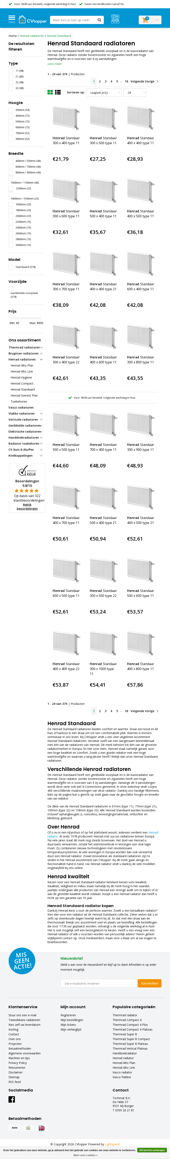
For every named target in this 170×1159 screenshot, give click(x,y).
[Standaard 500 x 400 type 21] (103, 497)
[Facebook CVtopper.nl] (11, 1101)
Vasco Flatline (122, 1077)
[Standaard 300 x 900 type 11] (140, 424)
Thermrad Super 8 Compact (131, 1039)
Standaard (25, 267)
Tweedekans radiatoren (24, 1020)
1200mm (23, 188)
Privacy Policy (17, 1063)
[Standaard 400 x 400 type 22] (66, 643)
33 (19, 88)
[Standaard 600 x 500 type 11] (66, 570)
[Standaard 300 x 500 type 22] (103, 570)
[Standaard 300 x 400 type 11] (66, 118)
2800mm (23, 239)
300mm (22, 110)
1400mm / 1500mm (25, 198)
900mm (22, 139)
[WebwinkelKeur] (27, 470)
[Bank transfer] (14, 1128)
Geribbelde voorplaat (24, 295)
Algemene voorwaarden (24, 1053)
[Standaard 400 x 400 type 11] (140, 118)
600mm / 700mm (28, 166)
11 (19, 71)
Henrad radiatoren (31, 36)
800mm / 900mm (28, 172)
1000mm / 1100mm (25, 182)
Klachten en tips (19, 1058)
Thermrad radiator (125, 1015)
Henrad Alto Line (124, 1067)
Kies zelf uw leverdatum (24, 1025)
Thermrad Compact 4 (127, 1020)
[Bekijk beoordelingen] (115, 18)
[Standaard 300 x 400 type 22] (66, 337)
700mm (22, 133)
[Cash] (28, 1128)
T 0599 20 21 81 (123, 1110)
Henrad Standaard (59, 36)
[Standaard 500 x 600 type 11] (140, 570)
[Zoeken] (99, 20)
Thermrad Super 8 (125, 1034)
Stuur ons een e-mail (22, 1015)
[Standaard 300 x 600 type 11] (66, 191)
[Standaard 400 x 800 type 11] (140, 643)
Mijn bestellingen (72, 1020)
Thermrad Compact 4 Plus (130, 1025)
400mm (22, 115)
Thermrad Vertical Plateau (130, 1048)
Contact (13, 1034)
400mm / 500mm (28, 161)
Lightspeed (112, 1144)
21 (19, 76)
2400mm (23, 227)
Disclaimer (15, 1072)
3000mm (23, 245)
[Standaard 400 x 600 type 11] (103, 337)
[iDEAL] (41, 1128)
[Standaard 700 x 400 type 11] (103, 424)
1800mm (23, 210)
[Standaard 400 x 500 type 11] (140, 191)
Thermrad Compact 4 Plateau (132, 1029)
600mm (22, 127)
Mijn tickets (68, 1025)
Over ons (14, 1039)
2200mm (23, 222)
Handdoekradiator (125, 1053)
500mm (22, 121)
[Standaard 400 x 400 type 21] (103, 264)
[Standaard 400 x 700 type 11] (66, 497)
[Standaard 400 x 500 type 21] (140, 497)
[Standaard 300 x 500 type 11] (103, 118)
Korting (13, 1029)
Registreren (68, 1015)
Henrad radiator (123, 1058)
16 (126, 81)
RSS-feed (14, 1082)
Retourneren (16, 1067)
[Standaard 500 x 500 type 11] (66, 424)
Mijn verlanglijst (71, 1029)
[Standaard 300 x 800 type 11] (140, 337)
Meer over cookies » (86, 1155)
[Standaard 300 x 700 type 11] (66, 264)
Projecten (15, 1044)
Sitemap (13, 1077)
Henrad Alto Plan (124, 1063)
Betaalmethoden (19, 1048)
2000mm (23, 216)
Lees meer (54, 64)
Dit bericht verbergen (152, 1150)
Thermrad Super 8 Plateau (130, 1044)
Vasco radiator (122, 1072)
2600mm (23, 233)
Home (12, 36)
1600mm (23, 204)
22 (19, 82)
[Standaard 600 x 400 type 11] (140, 264)
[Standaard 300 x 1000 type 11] (103, 643)
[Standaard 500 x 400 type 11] (103, 191)
